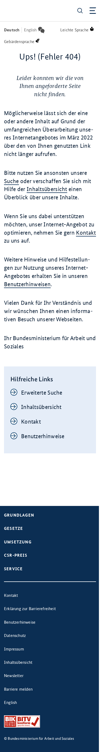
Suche (11, 181)
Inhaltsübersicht (47, 189)
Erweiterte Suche (41, 392)
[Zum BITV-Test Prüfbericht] (22, 721)
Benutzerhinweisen (27, 284)
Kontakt (86, 232)
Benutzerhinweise (43, 436)
